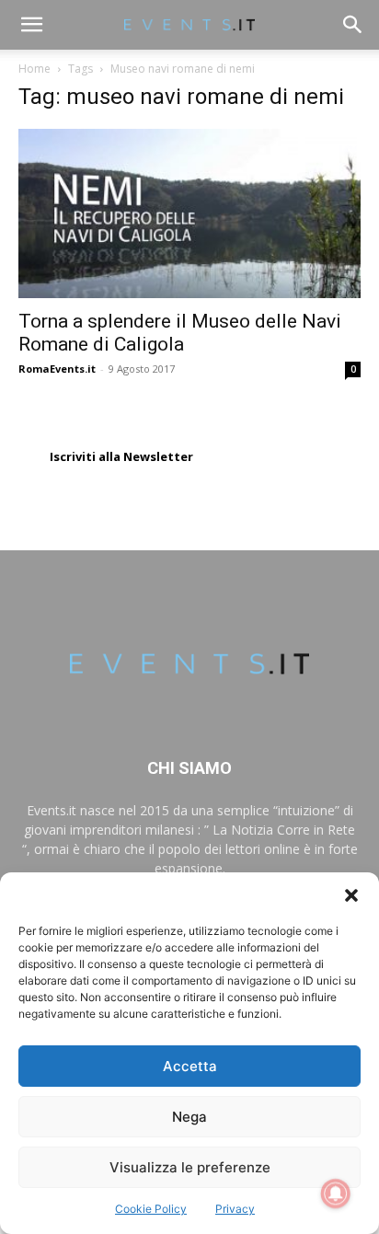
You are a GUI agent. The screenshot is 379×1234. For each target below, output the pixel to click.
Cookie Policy (151, 1209)
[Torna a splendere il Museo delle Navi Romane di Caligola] (189, 213)
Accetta (190, 1066)
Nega (189, 1116)
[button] (351, 895)
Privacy (235, 1209)
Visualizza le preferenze (189, 1167)
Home (34, 68)
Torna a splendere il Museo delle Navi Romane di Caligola (179, 332)
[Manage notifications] (335, 1193)
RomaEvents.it (57, 368)
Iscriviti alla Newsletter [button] (121, 456)
